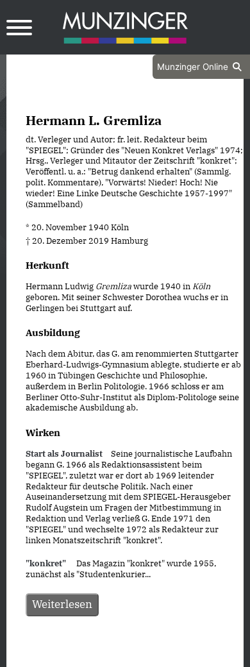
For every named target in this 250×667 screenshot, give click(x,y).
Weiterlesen (62, 604)
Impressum (159, 656)
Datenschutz (93, 656)
